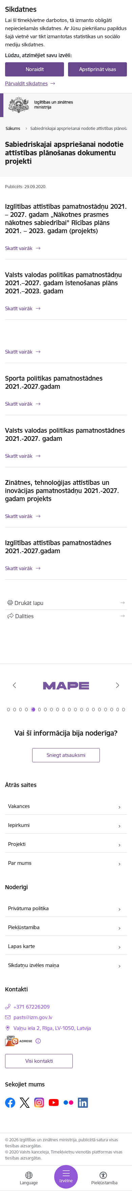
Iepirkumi (18, 825)
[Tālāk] (117, 685)
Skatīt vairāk (18, 248)
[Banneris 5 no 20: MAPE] (66, 685)
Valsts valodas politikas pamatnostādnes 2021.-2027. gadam (65, 434)
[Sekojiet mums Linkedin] (83, 1103)
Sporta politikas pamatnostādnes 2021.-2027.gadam (54, 382)
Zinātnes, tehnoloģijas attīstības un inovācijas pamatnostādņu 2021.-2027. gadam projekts (62, 490)
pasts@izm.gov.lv (33, 1017)
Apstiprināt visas (97, 69)
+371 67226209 (32, 1007)
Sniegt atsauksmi (66, 755)
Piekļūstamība (24, 927)
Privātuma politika (28, 908)
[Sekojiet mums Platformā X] (25, 1103)
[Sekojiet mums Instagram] (39, 1102)
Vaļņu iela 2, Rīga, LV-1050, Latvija (52, 1028)
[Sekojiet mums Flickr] (68, 1102)
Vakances (19, 806)
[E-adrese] (18, 1041)
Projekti (16, 844)
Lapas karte (21, 946)
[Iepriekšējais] (14, 685)
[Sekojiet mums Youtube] (54, 1102)
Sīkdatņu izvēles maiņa (33, 965)
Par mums (19, 863)
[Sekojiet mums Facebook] (10, 1103)
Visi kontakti (39, 1061)
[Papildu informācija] (38, 1040)
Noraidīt (35, 69)
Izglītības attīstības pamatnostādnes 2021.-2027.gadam (58, 547)
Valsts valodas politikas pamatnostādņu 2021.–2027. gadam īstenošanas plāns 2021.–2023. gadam (63, 283)
